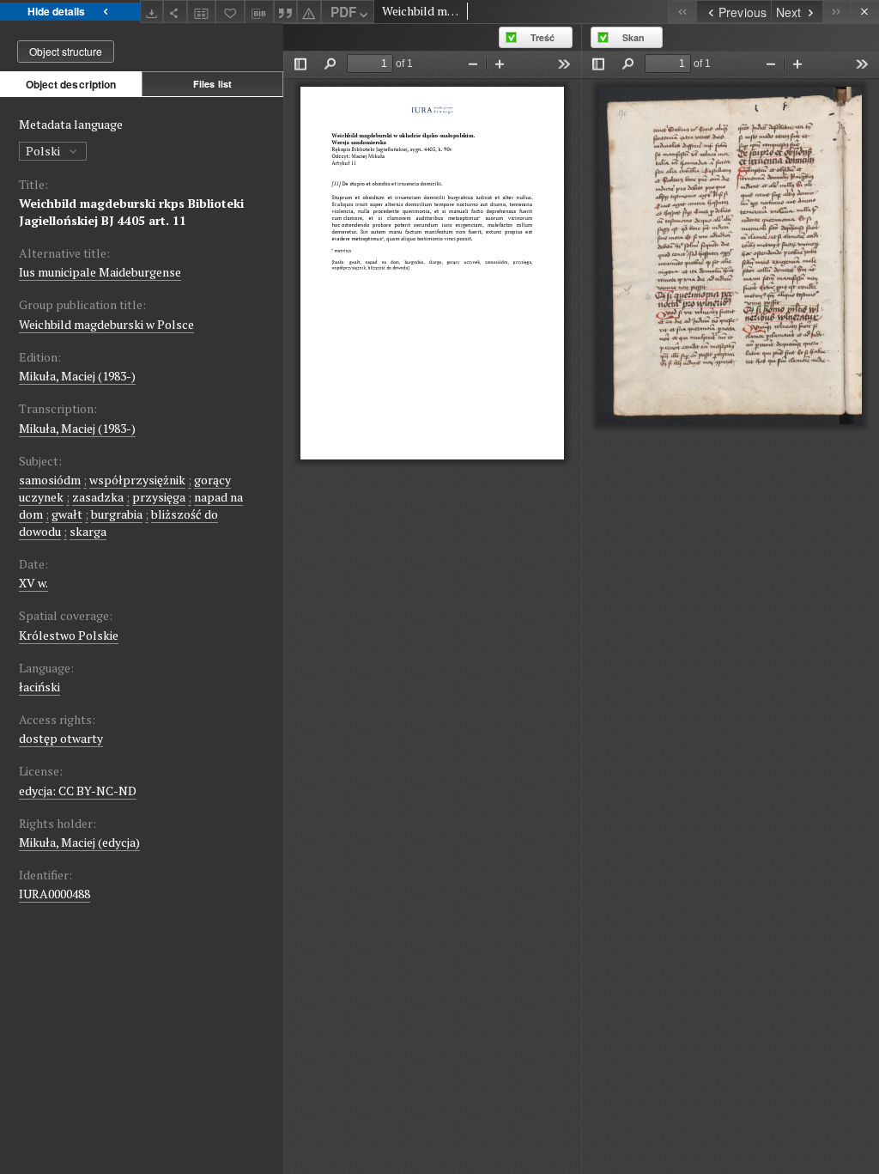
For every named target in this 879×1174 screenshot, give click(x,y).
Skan (633, 37)
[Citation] (286, 11)
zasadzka (98, 497)
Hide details (56, 11)
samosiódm (50, 479)
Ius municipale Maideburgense (100, 272)
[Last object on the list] (836, 11)
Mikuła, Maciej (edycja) (79, 842)
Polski (44, 151)
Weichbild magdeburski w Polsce (106, 324)
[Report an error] (309, 11)
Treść (542, 37)
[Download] (152, 11)
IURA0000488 (54, 893)
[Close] (865, 11)
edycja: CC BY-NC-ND (77, 790)
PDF (343, 12)
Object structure (65, 51)
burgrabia (116, 514)
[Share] (175, 11)
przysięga (158, 497)
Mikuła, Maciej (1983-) (77, 376)
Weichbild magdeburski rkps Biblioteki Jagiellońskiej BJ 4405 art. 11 (131, 211)
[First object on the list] (682, 11)
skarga (88, 531)
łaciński (39, 686)
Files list (212, 83)
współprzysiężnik (137, 479)
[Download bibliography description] (259, 12)
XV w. (33, 583)
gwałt (67, 514)
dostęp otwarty (61, 738)
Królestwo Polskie (68, 635)
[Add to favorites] (230, 11)
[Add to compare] (201, 11)
